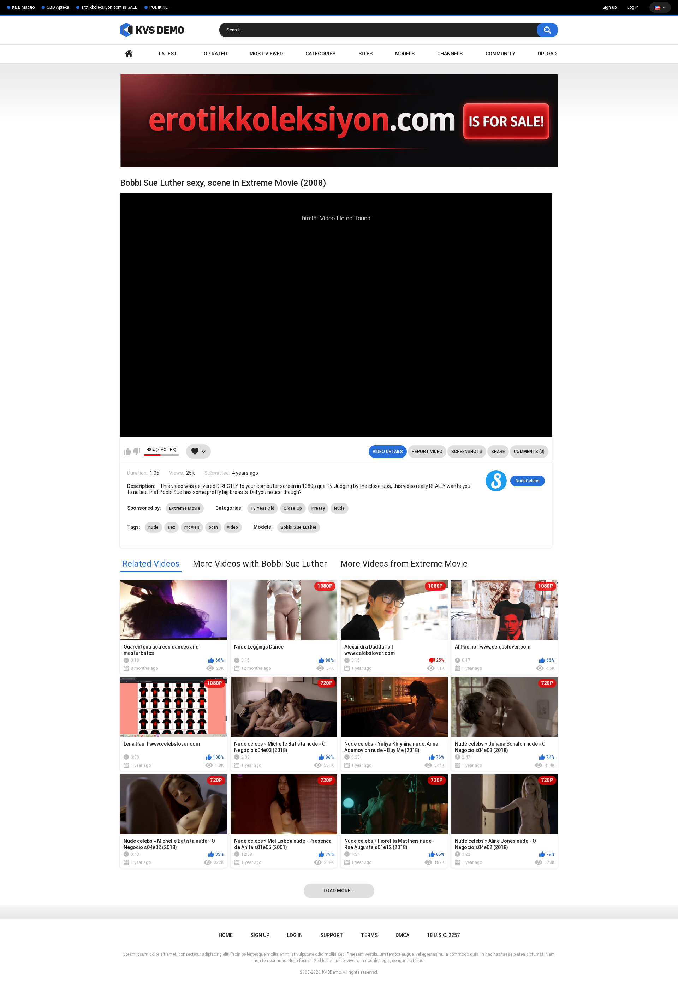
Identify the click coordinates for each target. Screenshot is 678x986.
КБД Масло (23, 7)
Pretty (318, 508)
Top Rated (213, 53)
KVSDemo (331, 972)
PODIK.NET (160, 7)
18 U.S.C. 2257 (443, 935)
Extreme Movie (184, 508)
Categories (320, 53)
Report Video (427, 451)
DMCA (402, 935)
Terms (369, 935)
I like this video (127, 451)
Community (500, 53)
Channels (450, 53)
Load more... (339, 891)
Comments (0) (529, 451)
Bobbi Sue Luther (299, 527)
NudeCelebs (528, 480)
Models (405, 53)
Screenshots (466, 451)
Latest (168, 53)
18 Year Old (262, 508)
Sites (365, 53)
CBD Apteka (58, 7)
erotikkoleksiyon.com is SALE (109, 7)
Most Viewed (266, 53)
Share (498, 451)
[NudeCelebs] (496, 480)
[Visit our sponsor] (339, 120)
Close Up (293, 508)
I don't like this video (136, 451)
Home (129, 54)
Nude (339, 508)
